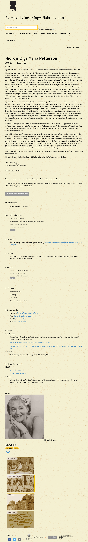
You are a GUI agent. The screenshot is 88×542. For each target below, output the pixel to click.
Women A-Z (10, 33)
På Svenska (74, 47)
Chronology (25, 33)
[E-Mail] (19, 539)
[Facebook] (9, 539)
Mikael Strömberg (11, 163)
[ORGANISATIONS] (21, 492)
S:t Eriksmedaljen (20, 319)
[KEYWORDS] (20, 528)
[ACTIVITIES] (20, 474)
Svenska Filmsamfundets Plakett (28, 313)
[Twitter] (14, 539)
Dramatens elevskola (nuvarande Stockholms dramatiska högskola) (46, 244)
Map (35, 33)
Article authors (49, 33)
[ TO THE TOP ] (9, 393)
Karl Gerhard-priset (20, 322)
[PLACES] (20, 510)
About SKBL (65, 33)
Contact (11, 40)
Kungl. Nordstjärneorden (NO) (24, 316)
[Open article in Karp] (7, 451)
